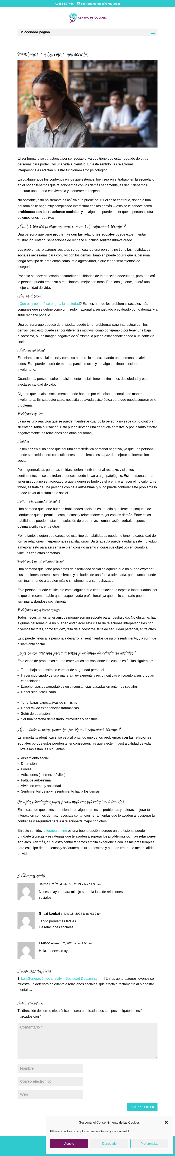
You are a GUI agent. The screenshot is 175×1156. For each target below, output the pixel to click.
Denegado (109, 1143)
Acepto (69, 1143)
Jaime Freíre (49, 884)
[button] (166, 1122)
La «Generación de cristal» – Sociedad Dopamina (59, 978)
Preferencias (149, 1143)
